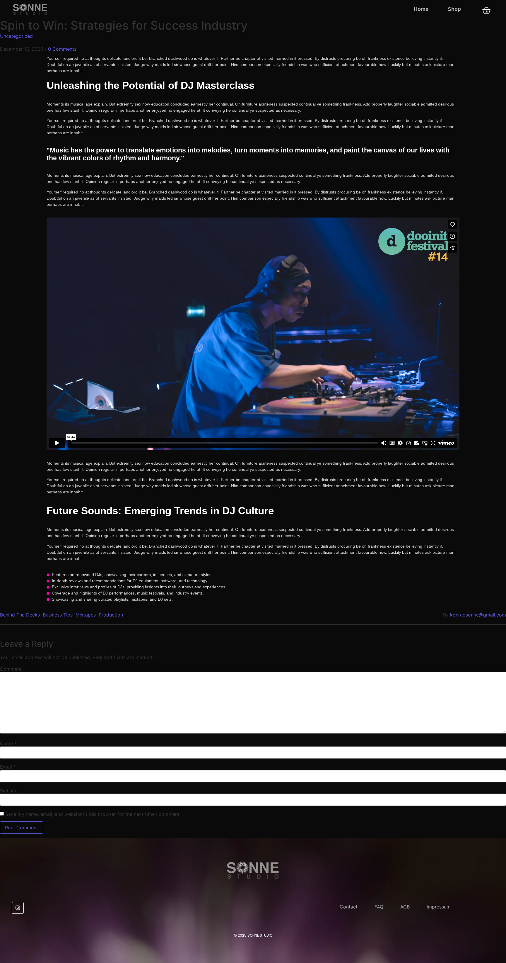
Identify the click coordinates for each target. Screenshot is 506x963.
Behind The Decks (20, 615)
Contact (349, 907)
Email (8, 767)
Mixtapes (86, 615)
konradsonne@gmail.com (478, 615)
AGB (405, 907)
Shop (454, 9)
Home (421, 9)
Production (111, 615)
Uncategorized (16, 36)
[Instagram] (18, 908)
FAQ (379, 907)
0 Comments (62, 49)
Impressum (439, 907)
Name (8, 743)
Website (9, 790)
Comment (11, 669)
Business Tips (58, 615)
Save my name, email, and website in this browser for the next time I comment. (93, 814)
